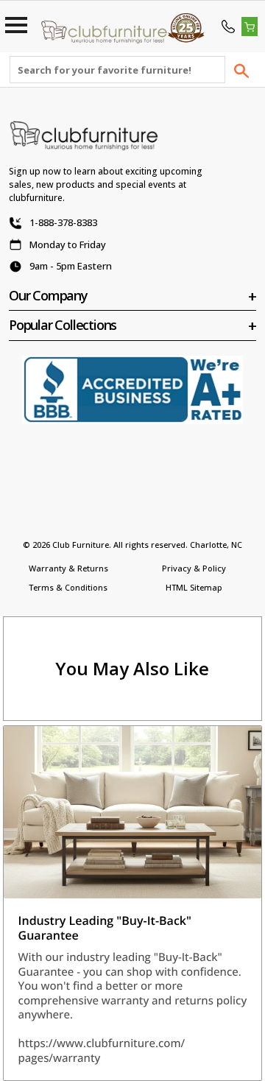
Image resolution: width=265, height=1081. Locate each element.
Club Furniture (80, 544)
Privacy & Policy (194, 568)
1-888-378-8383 (63, 222)
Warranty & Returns (68, 568)
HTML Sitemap (194, 587)
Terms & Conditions (68, 587)
